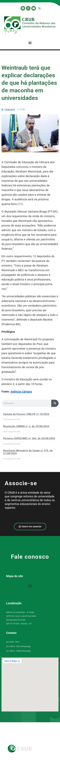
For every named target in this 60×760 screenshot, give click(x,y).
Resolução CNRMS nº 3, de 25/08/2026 (26, 426)
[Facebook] (23, 8)
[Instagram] (28, 8)
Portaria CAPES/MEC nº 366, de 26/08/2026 (29, 438)
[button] (39, 8)
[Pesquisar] (55, 403)
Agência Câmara (21, 391)
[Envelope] (33, 8)
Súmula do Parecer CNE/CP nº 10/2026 (26, 414)
